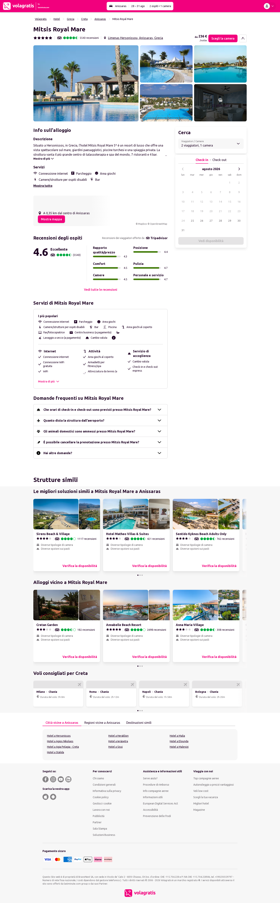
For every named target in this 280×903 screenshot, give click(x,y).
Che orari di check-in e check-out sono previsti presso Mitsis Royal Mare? (97, 409)
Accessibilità (150, 809)
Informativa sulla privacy (107, 790)
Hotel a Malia (177, 735)
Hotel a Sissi (115, 746)
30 (239, 220)
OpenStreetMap (158, 224)
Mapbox (142, 224)
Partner (97, 822)
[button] (85, 83)
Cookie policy (101, 797)
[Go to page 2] (140, 575)
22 (229, 211)
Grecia (70, 19)
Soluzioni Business (104, 834)
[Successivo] (239, 169)
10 (183, 201)
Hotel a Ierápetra (118, 741)
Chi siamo (98, 778)
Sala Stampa (100, 828)
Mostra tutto (42, 185)
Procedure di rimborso (156, 784)
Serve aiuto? (150, 778)
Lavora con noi (101, 809)
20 (211, 211)
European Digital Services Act (160, 803)
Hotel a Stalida (55, 752)
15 (229, 201)
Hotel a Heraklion (118, 735)
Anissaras (120, 6)
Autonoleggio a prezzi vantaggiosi (213, 784)
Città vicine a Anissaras (62, 722)
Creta (84, 19)
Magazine (199, 809)
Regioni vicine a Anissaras (102, 722)
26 (201, 220)
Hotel (57, 19)
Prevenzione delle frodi (157, 816)
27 (211, 220)
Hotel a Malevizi (179, 746)
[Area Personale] (269, 6)
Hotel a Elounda (179, 741)
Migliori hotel (201, 803)
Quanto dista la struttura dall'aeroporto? (73, 420)
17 (183, 211)
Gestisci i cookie (102, 803)
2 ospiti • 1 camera (160, 6)
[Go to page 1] (137, 575)
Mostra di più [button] (46, 381)
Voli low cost (200, 790)
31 (183, 230)
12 (201, 201)
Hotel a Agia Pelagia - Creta (63, 746)
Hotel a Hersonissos (59, 735)
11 (192, 201)
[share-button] (243, 38)
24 (183, 220)
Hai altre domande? (57, 453)
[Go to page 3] (142, 575)
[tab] (61, 723)
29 (229, 220)
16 (239, 201)
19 (201, 211)
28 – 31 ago (138, 6)
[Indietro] (182, 169)
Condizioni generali (104, 784)
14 (220, 201)
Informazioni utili (153, 797)
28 (220, 220)
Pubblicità (98, 816)
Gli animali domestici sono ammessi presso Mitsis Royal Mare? (89, 431)
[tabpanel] (140, 744)
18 (192, 211)
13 (211, 201)
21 (220, 211)
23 (239, 211)
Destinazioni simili (138, 722)
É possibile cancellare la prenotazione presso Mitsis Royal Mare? (91, 442)
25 (192, 220)
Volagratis (41, 19)
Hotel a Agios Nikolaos (60, 741)
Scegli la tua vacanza (205, 797)
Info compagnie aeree (156, 790)
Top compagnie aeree (206, 778)
